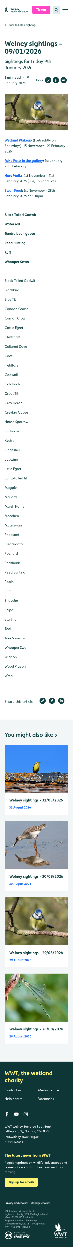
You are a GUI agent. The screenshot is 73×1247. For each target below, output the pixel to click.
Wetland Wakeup (18, 140)
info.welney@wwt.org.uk (22, 1137)
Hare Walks (13, 175)
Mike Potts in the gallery (24, 161)
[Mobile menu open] (65, 11)
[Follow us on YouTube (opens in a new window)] (16, 1114)
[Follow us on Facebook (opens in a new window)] (7, 1114)
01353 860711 (14, 1142)
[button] (48, 80)
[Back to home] (60, 1217)
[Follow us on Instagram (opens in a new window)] (25, 1114)
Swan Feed (13, 190)
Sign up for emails (21, 1182)
